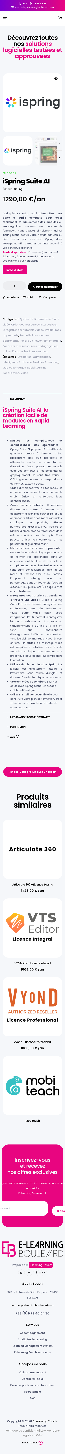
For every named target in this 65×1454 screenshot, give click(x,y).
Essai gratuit (14, 270)
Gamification (41, 357)
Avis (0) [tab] (14, 737)
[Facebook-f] (36, 1272)
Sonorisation (11, 373)
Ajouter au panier (45, 287)
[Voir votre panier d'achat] (60, 18)
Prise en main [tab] (17, 727)
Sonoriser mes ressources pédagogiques (30, 346)
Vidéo (24, 373)
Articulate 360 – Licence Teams (32, 884)
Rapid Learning (37, 367)
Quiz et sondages (14, 367)
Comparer (50, 297)
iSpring (18, 189)
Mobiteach (32, 1121)
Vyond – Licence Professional (32, 1042)
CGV (39, 1435)
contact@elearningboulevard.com (32, 1305)
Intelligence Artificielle (17, 362)
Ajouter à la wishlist (20, 297)
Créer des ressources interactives (33, 324)
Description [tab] (17, 399)
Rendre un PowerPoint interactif (40, 341)
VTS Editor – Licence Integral (32, 963)
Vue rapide (54, 838)
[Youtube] (43, 1272)
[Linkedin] (21, 1272)
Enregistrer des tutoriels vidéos (23, 330)
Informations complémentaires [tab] (30, 717)
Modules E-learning (45, 362)
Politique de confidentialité (24, 1430)
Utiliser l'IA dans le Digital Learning (25, 351)
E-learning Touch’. (45, 1421)
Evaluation (25, 357)
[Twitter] (29, 1272)
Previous (59, 157)
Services (32, 1324)
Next (59, 143)
